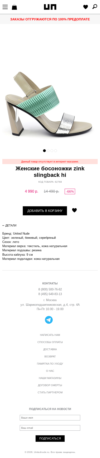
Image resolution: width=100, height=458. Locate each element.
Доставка (50, 349)
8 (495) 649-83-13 (50, 294)
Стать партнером (50, 392)
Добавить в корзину (44, 211)
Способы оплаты (50, 342)
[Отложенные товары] (85, 7)
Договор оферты (50, 385)
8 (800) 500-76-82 (50, 289)
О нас (50, 370)
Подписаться (50, 438)
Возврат (50, 356)
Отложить (74, 210)
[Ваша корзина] (15, 7)
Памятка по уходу (50, 363)
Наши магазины (50, 378)
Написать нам (50, 335)
